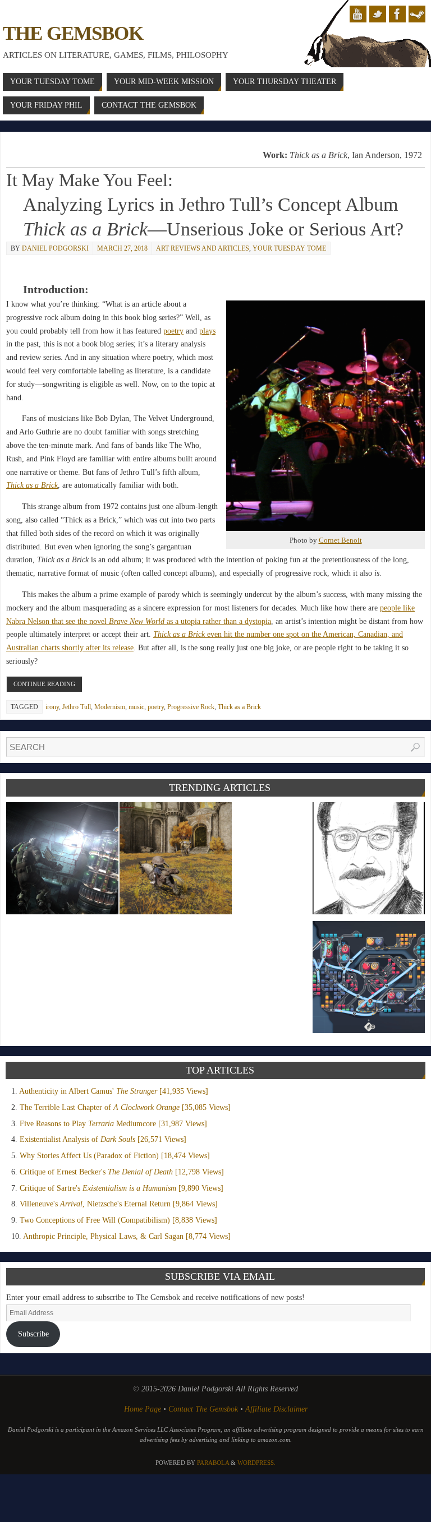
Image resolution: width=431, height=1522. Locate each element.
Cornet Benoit (340, 540)
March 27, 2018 (122, 248)
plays (207, 331)
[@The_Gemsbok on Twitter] (377, 14)
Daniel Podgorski (55, 248)
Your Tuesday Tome (289, 248)
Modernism (109, 707)
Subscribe (33, 1334)
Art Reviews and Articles (202, 248)
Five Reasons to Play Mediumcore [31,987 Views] (113, 1123)
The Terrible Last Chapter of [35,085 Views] (125, 1107)
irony (52, 707)
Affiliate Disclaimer (276, 1409)
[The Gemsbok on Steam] (417, 14)
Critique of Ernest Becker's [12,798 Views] (122, 1172)
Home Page (142, 1409)
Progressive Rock (190, 707)
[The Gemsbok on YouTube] (358, 14)
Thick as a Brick (239, 707)
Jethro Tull (76, 707)
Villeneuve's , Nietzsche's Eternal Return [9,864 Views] (119, 1204)
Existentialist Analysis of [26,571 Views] (103, 1139)
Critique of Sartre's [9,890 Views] (121, 1188)
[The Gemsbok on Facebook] (397, 14)
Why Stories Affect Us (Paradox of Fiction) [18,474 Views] (115, 1155)
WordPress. (256, 1462)
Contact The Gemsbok (203, 1409)
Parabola (213, 1462)
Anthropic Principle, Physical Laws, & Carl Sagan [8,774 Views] (127, 1236)
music (136, 707)
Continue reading (44, 684)
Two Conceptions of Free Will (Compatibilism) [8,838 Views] (118, 1220)
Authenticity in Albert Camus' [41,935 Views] (113, 1091)
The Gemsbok (73, 33)
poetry (173, 331)
